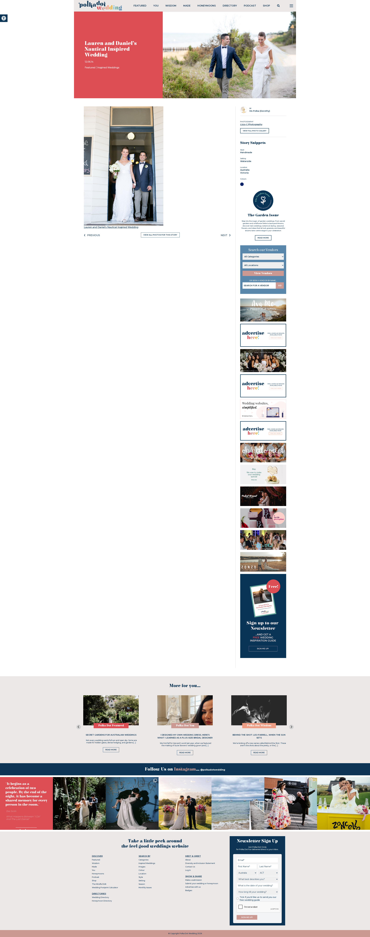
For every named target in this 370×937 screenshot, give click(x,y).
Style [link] (141, 877)
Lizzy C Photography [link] (251, 124)
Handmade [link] (246, 152)
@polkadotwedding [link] (212, 769)
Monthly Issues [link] (145, 887)
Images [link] (142, 867)
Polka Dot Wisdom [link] (259, 725)
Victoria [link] (244, 173)
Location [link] (142, 874)
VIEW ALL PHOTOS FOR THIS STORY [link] (160, 235)
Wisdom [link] (170, 5)
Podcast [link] (250, 5)
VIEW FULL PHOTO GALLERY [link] (254, 131)
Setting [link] (142, 880)
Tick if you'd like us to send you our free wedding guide (258, 898)
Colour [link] (142, 870)
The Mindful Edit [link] (99, 884)
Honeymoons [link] (206, 5)
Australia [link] (244, 170)
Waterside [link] (245, 161)
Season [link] (142, 884)
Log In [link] (188, 870)
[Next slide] (291, 727)
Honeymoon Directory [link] (102, 901)
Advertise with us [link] (193, 887)
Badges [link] (188, 890)
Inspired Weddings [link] (108, 67)
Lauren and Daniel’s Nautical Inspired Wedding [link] (111, 227)
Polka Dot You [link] (185, 725)
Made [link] (186, 5)
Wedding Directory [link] (100, 897)
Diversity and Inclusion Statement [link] (200, 863)
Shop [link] (266, 5)
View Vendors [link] (263, 273)
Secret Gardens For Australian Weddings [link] (111, 735)
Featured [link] (140, 5)
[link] (4, 18)
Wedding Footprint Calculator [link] (105, 887)
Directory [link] (230, 5)
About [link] (188, 860)
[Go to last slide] (78, 727)
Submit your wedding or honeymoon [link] (201, 883)
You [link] (156, 5)
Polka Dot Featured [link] (111, 725)
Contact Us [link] (190, 867)
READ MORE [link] (263, 238)
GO (280, 285)
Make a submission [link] (193, 880)
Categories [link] (143, 860)
